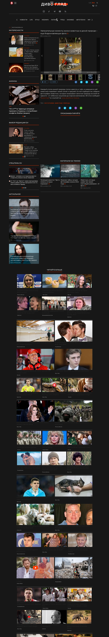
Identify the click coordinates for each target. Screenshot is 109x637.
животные (59, 103)
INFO (89, 20)
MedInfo (45, 20)
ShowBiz (70, 20)
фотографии (49, 103)
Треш (62, 20)
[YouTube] (60, 11)
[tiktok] (49, 11)
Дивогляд (45, 98)
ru (93, 3)
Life (31, 20)
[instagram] (43, 11)
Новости (23, 20)
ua (90, 3)
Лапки (53, 20)
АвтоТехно (80, 20)
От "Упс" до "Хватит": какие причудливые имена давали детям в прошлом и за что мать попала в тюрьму (24, 182)
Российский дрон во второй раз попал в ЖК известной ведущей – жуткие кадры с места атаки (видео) (24, 258)
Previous (17, 19)
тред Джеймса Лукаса (70, 98)
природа (66, 103)
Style (37, 20)
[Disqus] (70, 138)
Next (92, 19)
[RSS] (65, 11)
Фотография (45, 72)
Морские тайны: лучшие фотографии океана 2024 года (70, 182)
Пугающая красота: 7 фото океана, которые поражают (50, 182)
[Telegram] (54, 11)
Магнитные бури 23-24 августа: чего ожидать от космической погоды (31, 67)
